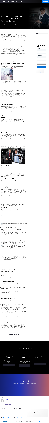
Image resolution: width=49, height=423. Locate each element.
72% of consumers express (15, 48)
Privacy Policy (23, 421)
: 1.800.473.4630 (18, 417)
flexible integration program (6, 111)
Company (25, 1)
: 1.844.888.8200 (5, 417)
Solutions (9, 1)
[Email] (10, 404)
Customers (17, 1)
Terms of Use (27, 421)
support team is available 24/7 (19, 233)
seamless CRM (3, 46)
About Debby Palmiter (42, 37)
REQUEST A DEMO (45, 1)
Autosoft (6, 232)
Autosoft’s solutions (4, 202)
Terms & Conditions (31, 421)
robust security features (19, 173)
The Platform (13, 1)
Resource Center (21, 1)
